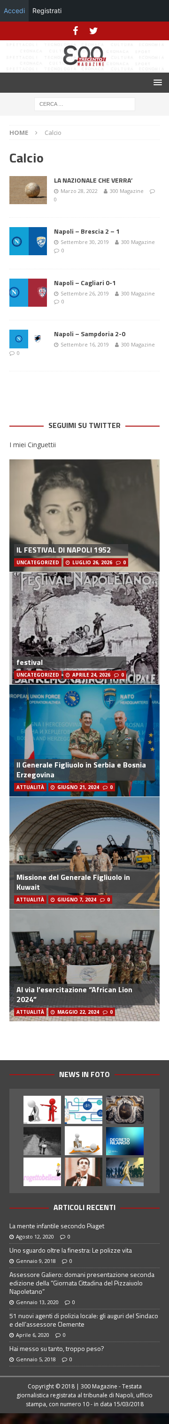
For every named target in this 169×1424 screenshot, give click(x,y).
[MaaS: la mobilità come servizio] (83, 1110)
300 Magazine (127, 190)
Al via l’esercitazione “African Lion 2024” (74, 994)
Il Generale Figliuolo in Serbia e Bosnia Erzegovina (81, 769)
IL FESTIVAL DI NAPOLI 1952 (63, 549)
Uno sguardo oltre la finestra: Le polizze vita (70, 1250)
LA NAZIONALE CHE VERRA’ (93, 180)
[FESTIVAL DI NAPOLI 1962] (83, 1172)
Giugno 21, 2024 (78, 787)
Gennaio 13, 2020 (37, 1302)
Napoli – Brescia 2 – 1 (87, 231)
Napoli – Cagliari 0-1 (85, 283)
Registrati (46, 11)
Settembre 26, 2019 (85, 293)
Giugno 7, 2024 (76, 899)
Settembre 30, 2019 (85, 241)
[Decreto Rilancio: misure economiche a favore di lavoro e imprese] (125, 1141)
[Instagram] (93, 31)
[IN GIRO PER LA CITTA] (125, 1172)
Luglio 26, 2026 (92, 562)
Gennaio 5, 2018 (36, 1359)
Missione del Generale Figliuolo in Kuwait (73, 882)
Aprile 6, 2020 (32, 1334)
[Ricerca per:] (84, 103)
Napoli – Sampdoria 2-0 (89, 334)
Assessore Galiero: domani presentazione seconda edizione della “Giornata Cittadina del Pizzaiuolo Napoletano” (81, 1282)
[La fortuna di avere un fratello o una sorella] (42, 1141)
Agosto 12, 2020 (35, 1236)
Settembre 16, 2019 (85, 344)
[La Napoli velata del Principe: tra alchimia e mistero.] (125, 1110)
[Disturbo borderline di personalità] (83, 1140)
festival (29, 662)
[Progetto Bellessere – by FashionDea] (42, 1172)
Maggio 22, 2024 (78, 1012)
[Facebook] (75, 31)
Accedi (14, 11)
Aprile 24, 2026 (91, 674)
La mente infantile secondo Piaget (56, 1226)
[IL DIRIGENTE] (42, 1110)
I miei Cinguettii (32, 444)
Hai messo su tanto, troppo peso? (56, 1348)
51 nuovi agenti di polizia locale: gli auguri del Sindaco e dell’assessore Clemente (83, 1320)
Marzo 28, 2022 (79, 190)
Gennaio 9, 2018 (36, 1260)
